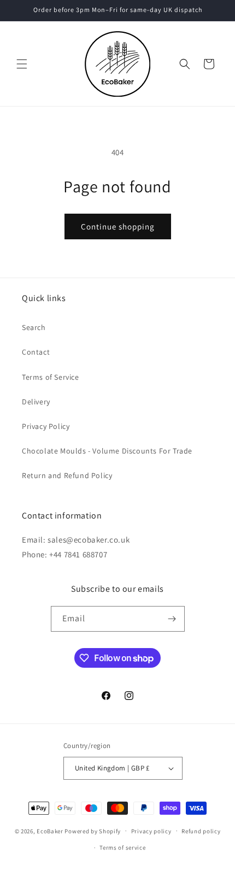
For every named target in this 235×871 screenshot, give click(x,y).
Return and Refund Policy (67, 475)
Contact (36, 352)
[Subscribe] (172, 619)
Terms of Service (50, 377)
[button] (22, 64)
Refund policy (200, 831)
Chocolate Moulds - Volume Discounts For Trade (107, 451)
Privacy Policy (45, 426)
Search (34, 327)
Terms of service (122, 847)
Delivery (36, 402)
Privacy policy (151, 831)
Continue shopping (118, 226)
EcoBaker (50, 830)
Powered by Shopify (92, 830)
